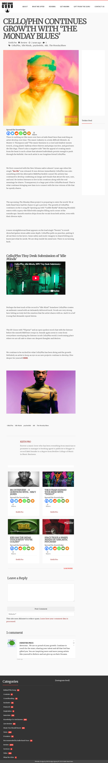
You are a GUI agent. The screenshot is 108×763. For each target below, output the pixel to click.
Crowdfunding (8, 698)
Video (69, 483)
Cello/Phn (15, 45)
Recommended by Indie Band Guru (16, 740)
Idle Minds (26, 45)
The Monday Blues (57, 45)
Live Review (7, 724)
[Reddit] (16, 133)
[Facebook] (8, 133)
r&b (46, 45)
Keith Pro (12, 42)
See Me (16, 171)
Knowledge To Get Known (13, 719)
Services (6, 749)
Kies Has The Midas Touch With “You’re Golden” (21, 539)
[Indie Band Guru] (9, 6)
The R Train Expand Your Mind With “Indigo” (55, 492)
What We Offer (8, 757)
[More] (29, 133)
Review (24, 42)
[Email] (25, 133)
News (5, 732)
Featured (6, 707)
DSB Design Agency (52, 761)
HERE (25, 358)
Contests (6, 694)
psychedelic (38, 45)
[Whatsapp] (21, 133)
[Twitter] (12, 133)
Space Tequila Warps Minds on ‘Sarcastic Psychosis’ (56, 539)
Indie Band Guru (68, 761)
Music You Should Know (12, 728)
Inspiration (7, 711)
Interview (33, 483)
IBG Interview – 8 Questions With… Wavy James (23, 492)
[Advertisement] (95, 82)
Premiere (61, 480)
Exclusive (6, 703)
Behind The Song (9, 690)
